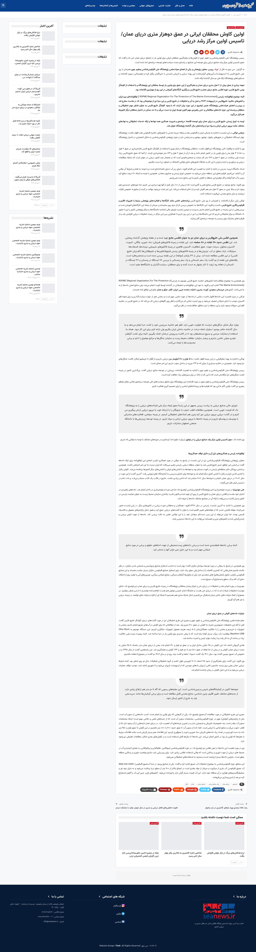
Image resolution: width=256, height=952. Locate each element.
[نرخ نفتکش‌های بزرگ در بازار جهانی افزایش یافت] (224, 836)
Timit (117, 946)
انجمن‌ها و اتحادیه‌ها (109, 5)
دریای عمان (226, 784)
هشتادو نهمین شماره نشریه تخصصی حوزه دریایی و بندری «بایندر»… (28, 287)
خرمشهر (235, 784)
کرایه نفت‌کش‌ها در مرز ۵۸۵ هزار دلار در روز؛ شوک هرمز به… (26, 122)
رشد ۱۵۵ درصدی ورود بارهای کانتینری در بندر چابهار (226, 808)
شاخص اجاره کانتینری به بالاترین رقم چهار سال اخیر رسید (26, 48)
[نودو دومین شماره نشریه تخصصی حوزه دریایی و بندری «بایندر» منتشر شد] (48, 244)
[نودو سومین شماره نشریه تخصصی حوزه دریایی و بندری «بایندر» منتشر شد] (48, 194)
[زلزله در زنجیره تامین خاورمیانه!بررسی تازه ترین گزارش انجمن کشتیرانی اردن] (139, 836)
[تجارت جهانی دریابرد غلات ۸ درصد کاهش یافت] (48, 138)
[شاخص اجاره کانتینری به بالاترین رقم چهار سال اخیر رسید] (181, 836)
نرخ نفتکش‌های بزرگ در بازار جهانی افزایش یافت (28, 34)
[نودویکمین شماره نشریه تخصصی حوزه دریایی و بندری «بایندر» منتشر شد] (48, 258)
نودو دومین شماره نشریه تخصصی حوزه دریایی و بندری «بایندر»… (26, 242)
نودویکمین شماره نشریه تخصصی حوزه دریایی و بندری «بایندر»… (26, 256)
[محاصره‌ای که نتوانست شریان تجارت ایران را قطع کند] (48, 152)
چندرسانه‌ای (90, 5)
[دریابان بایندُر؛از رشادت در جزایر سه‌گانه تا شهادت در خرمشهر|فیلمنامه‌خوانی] (48, 78)
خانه (191, 5)
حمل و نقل (180, 5)
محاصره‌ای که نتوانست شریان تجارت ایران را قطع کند (28, 150)
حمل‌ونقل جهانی (147, 5)
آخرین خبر (239, 27)
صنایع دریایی (201, 784)
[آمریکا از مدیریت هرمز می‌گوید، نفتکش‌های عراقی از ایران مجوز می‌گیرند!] (48, 180)
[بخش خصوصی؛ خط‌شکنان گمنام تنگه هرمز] (48, 166)
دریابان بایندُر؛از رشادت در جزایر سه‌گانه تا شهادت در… (27, 76)
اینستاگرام (117, 905)
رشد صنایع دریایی (214, 784)
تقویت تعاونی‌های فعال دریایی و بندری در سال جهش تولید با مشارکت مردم (147, 808)
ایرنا (216, 69)
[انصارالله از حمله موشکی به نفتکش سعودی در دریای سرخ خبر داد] (48, 108)
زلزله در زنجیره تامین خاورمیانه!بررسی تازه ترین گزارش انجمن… (27, 62)
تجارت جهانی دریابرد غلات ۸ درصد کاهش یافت (26, 136)
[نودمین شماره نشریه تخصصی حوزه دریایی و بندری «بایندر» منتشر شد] (48, 272)
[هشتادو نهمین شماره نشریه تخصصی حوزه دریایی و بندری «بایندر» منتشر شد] (48, 288)
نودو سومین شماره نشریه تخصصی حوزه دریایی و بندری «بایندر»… (28, 193)
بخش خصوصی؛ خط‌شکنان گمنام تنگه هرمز (26, 164)
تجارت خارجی (165, 5)
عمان (192, 784)
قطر (186, 784)
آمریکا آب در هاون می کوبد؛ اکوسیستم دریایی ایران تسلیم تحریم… (27, 91)
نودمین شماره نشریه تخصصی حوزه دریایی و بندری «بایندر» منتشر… (28, 271)
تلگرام (118, 914)
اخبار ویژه (231, 27)
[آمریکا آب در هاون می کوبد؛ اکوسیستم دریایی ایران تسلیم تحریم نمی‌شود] (48, 92)
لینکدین (118, 922)
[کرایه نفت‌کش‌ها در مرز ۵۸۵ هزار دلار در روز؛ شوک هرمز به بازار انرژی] (48, 124)
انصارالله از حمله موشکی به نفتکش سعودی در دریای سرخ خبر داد (26, 107)
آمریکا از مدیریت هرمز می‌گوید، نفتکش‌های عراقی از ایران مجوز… (26, 178)
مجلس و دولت (128, 5)
